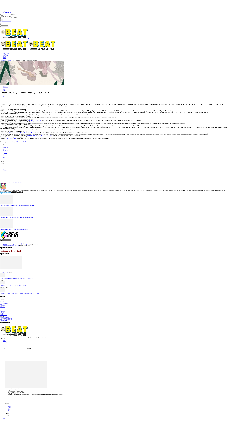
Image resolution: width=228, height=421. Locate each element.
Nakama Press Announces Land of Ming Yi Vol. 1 (11, 245)
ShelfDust (2, 312)
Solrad (1, 314)
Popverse (2, 310)
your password (13, 18)
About (4, 340)
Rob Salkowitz (2, 311)
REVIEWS (4, 56)
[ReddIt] (19, 100)
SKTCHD (2, 313)
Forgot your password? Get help (5, 21)
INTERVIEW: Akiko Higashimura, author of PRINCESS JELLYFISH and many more (16, 285)
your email (13, 24)
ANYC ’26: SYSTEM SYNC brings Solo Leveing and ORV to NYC (13, 242)
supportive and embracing (34, 120)
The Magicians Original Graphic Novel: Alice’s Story (21, 132)
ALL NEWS (4, 58)
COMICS (4, 51)
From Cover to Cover (3, 306)
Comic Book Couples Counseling (6, 319)
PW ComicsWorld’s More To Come (6, 318)
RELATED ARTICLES (6, 192)
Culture (4, 88)
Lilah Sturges (5, 169)
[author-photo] (3, 188)
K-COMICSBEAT (5, 54)
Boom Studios (9, 60)
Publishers (4, 60)
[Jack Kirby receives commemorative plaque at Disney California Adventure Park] (2, 276)
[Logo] (14, 50)
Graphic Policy (2, 307)
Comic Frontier (5, 303)
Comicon (2, 302)
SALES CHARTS (5, 55)
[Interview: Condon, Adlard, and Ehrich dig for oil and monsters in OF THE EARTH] (6, 215)
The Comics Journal (3, 315)
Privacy (4, 418)
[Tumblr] (28, 100)
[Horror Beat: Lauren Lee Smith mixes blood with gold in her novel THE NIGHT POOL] (6, 203)
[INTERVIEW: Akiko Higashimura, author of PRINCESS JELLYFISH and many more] (2, 283)
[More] (32, 100)
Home (1, 60)
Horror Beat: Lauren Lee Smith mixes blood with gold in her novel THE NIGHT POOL (17, 205)
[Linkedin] (15, 100)
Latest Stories (7, 240)
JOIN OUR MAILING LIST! (7, 12)
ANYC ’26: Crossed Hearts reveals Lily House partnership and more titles (15, 244)
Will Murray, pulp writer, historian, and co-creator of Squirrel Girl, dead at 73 (16, 270)
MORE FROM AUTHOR (17, 192)
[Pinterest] (11, 100)
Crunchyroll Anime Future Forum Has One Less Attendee (12, 243)
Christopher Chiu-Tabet (4, 272)
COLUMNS (4, 57)
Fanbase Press (2, 305)
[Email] (24, 100)
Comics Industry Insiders (4, 317)
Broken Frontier (3, 301)
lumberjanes (5, 170)
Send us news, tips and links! (10, 251)
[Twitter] (7, 100)
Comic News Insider (3, 320)
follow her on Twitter (21, 142)
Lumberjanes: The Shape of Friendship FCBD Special (38, 135)
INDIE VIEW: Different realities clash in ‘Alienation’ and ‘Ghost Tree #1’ (16, 182)
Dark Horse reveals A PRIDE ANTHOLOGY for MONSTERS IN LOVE (14, 229)
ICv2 (1, 308)
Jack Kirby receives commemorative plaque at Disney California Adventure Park (16, 278)
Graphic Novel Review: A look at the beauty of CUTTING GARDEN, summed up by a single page (19, 293)
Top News (4, 90)
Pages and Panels (3, 309)
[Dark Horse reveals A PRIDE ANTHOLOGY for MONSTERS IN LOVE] (6, 227)
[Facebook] (2, 100)
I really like (8, 138)
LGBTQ (4, 89)
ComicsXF (2, 304)
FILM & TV (5, 52)
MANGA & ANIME (6, 53)
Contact (4, 341)
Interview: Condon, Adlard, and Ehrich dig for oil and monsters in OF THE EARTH (17, 217)
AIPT (1, 300)
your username (14, 17)
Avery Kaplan (2, 96)
